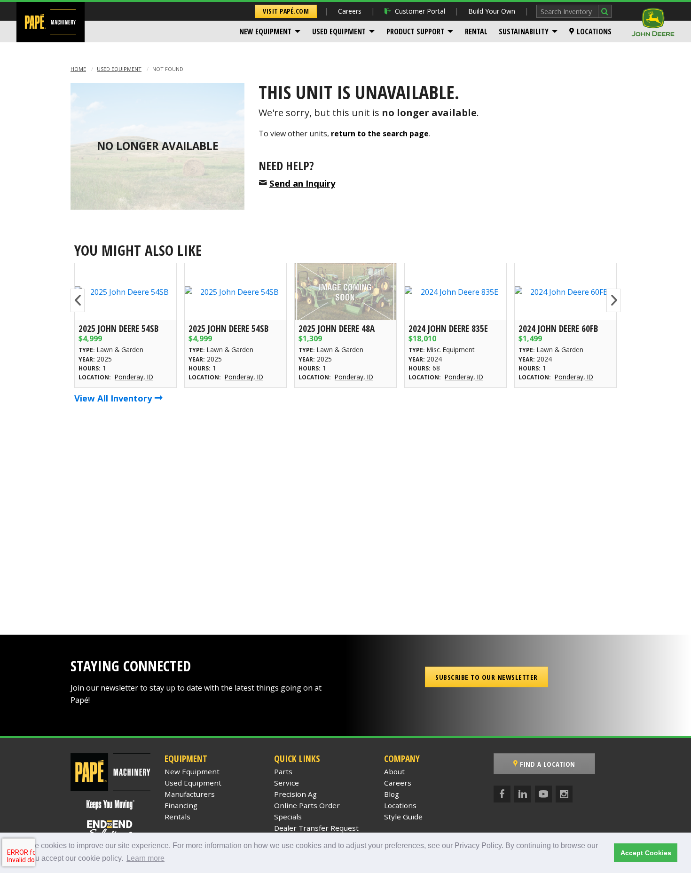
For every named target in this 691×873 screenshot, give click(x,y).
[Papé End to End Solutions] (110, 829)
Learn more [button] (145, 858)
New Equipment (265, 31)
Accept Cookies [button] (645, 853)
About (394, 771)
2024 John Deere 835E (448, 328)
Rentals (177, 816)
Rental (476, 31)
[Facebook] (502, 794)
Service (286, 782)
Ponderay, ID (134, 376)
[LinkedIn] (522, 794)
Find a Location (546, 764)
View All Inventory (114, 398)
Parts (283, 771)
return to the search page (380, 133)
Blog (391, 794)
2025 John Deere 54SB (118, 328)
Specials (288, 816)
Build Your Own (491, 11)
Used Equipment (339, 31)
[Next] (613, 300)
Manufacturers (190, 794)
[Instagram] (564, 794)
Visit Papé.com (286, 11)
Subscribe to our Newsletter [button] (486, 677)
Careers (349, 11)
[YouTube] (543, 794)
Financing (181, 805)
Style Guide (403, 816)
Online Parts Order (307, 805)
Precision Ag (295, 794)
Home (78, 68)
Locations (594, 31)
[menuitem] (270, 31)
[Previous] (78, 300)
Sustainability (524, 31)
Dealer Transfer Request (316, 828)
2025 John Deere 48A (336, 328)
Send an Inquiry (302, 183)
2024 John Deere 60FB (558, 328)
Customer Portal (420, 11)
